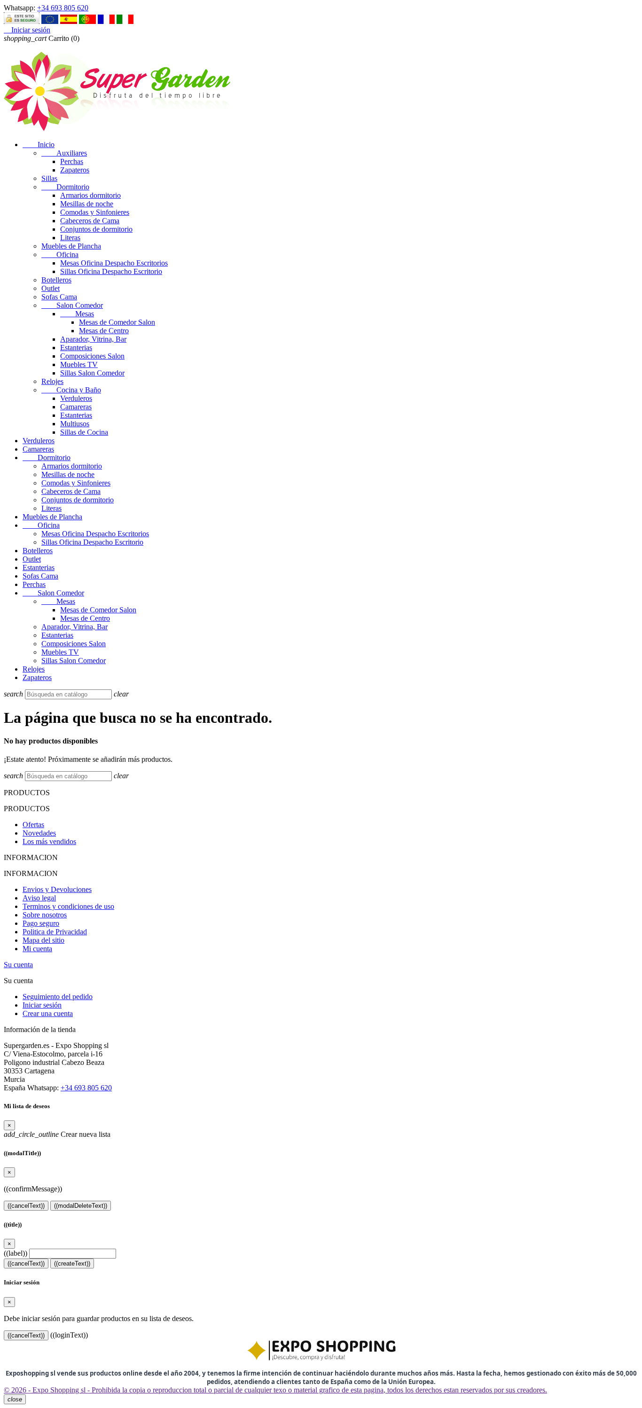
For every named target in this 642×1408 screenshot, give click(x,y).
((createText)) (72, 1263)
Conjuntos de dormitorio (96, 229)
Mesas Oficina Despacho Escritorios (114, 263)
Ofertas (33, 825)
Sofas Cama (59, 297)
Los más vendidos (49, 841)
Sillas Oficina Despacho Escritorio (111, 271)
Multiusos (74, 424)
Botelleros (56, 280)
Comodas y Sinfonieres (94, 212)
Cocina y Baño (71, 390)
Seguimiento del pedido (58, 997)
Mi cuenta (37, 949)
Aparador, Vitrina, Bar (93, 339)
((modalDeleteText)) (80, 1205)
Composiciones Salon (92, 356)
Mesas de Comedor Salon (117, 322)
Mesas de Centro (104, 331)
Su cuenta (18, 965)
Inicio (39, 145)
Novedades (39, 833)
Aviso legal (39, 898)
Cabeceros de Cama (89, 221)
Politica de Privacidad (55, 932)
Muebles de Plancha (71, 246)
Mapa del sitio (43, 940)
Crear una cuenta (48, 1013)
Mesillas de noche (86, 204)
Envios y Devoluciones (57, 889)
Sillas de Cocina (84, 432)
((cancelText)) (26, 1205)
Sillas (49, 178)
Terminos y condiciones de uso (68, 906)
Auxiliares (64, 153)
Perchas (71, 161)
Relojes (52, 381)
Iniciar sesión (42, 1005)
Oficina (59, 254)
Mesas (77, 314)
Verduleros (76, 398)
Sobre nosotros (45, 915)
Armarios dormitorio (90, 195)
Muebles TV (79, 364)
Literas (70, 238)
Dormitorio (65, 187)
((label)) (15, 1253)
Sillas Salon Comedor (92, 373)
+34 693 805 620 (62, 8)
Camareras (76, 407)
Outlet (50, 288)
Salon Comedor (72, 305)
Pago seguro (41, 923)
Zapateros (74, 170)
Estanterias (76, 348)
